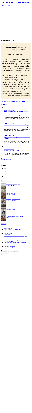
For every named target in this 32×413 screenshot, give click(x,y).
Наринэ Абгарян (10, 185)
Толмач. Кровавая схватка (13, 199)
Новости (4, 104)
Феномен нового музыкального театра (13, 230)
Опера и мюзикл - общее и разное (12, 240)
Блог (5, 168)
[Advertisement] (16, 22)
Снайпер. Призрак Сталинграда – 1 (15, 216)
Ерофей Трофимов (11, 200)
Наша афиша (6, 159)
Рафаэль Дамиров (10, 217)
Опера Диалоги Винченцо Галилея (12, 229)
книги (4, 5)
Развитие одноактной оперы (11, 244)
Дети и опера (7, 234)
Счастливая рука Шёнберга (10, 247)
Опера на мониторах (9, 241)
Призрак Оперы (8, 233)
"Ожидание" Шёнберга (9, 246)
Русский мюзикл (8, 228)
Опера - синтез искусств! (10, 226)
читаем (3, 224)
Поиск (8, 5)
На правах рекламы (8, 173)
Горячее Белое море (11, 193)
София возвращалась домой (13, 184)
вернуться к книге (5, 101)
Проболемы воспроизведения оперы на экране (15, 242)
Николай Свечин (10, 194)
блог (2, 5)
